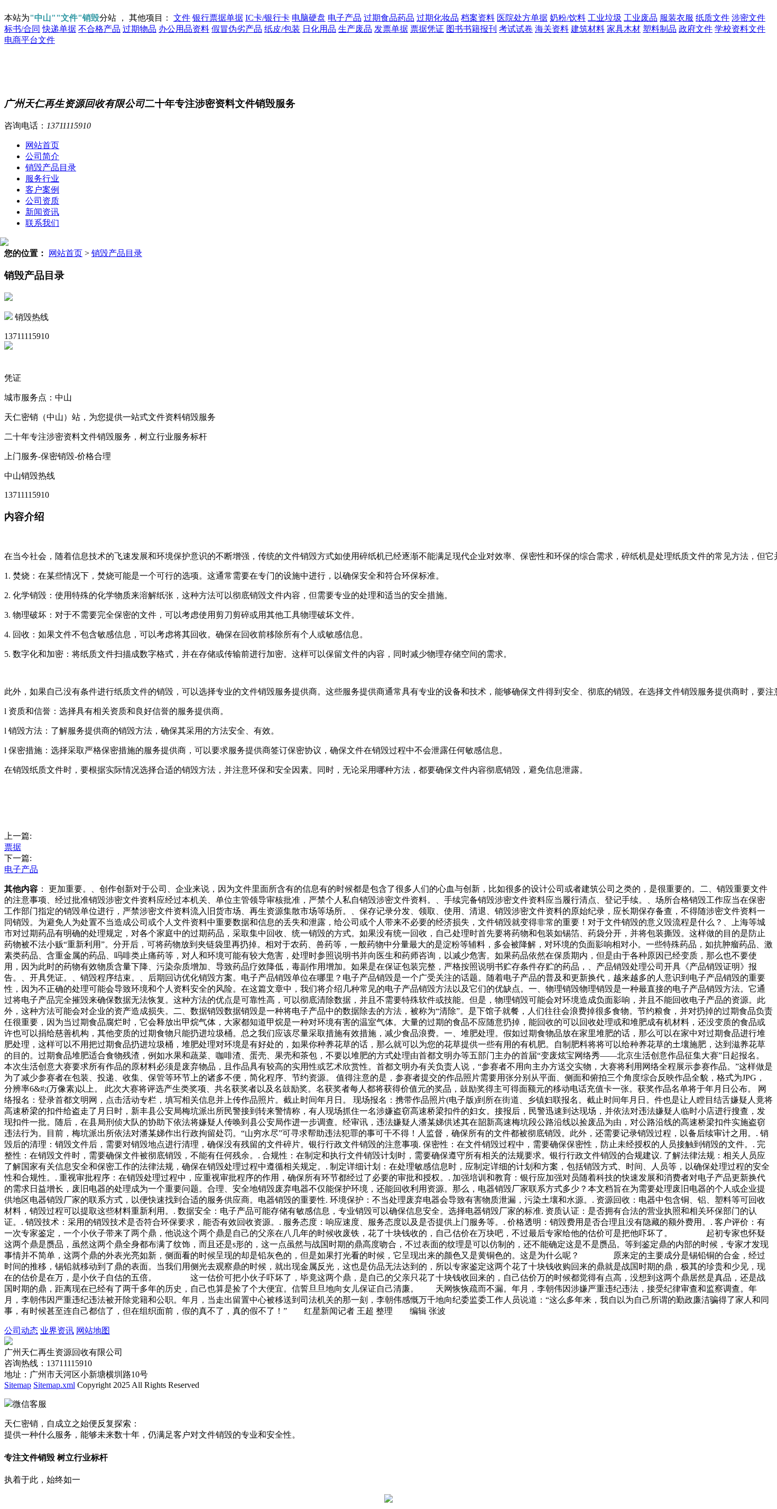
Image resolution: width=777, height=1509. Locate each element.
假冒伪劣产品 (236, 28)
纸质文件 (712, 17)
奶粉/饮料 (568, 17)
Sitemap (17, 1384)
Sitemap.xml (54, 1384)
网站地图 (93, 1330)
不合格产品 (99, 28)
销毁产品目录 (50, 167)
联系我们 (42, 222)
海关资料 (552, 28)
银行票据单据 (217, 17)
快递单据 (59, 28)
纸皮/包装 (282, 28)
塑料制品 (660, 28)
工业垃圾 (605, 17)
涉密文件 (748, 17)
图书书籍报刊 (471, 28)
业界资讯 (57, 1330)
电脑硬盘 (309, 17)
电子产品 (345, 17)
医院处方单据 (522, 17)
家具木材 (624, 28)
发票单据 (391, 28)
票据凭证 (427, 28)
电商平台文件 (29, 39)
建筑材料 (588, 28)
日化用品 (319, 28)
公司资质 (42, 200)
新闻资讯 (42, 211)
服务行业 (42, 178)
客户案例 (42, 189)
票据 (12, 847)
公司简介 (42, 156)
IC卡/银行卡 (267, 17)
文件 (181, 17)
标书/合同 (22, 28)
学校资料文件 (740, 28)
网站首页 (42, 145)
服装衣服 (676, 17)
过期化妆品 (438, 17)
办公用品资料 (184, 28)
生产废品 (355, 28)
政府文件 (696, 28)
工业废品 (641, 17)
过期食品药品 (389, 17)
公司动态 (21, 1330)
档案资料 (478, 17)
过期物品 (139, 28)
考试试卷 (516, 28)
